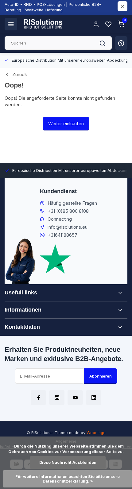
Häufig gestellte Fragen (72, 203)
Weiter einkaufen (66, 123)
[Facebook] (38, 397)
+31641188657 (62, 235)
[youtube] (75, 397)
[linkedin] (93, 397)
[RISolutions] (43, 24)
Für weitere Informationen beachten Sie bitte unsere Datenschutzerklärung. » (68, 478)
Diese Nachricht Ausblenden (67, 462)
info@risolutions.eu (67, 227)
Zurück (19, 74)
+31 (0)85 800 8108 (68, 211)
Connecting (60, 219)
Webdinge (96, 432)
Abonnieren (100, 376)
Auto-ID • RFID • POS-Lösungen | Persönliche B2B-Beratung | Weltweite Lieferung (53, 7)
